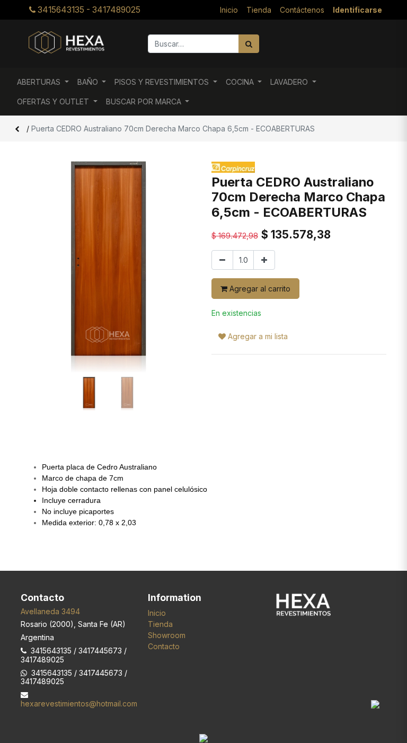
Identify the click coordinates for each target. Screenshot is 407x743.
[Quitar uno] (222, 260)
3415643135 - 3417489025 (88, 10)
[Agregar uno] (264, 260)
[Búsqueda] (248, 43)
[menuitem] (229, 10)
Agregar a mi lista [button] (257, 336)
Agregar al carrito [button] (258, 288)
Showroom (166, 635)
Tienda (160, 624)
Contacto (164, 646)
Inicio (157, 612)
